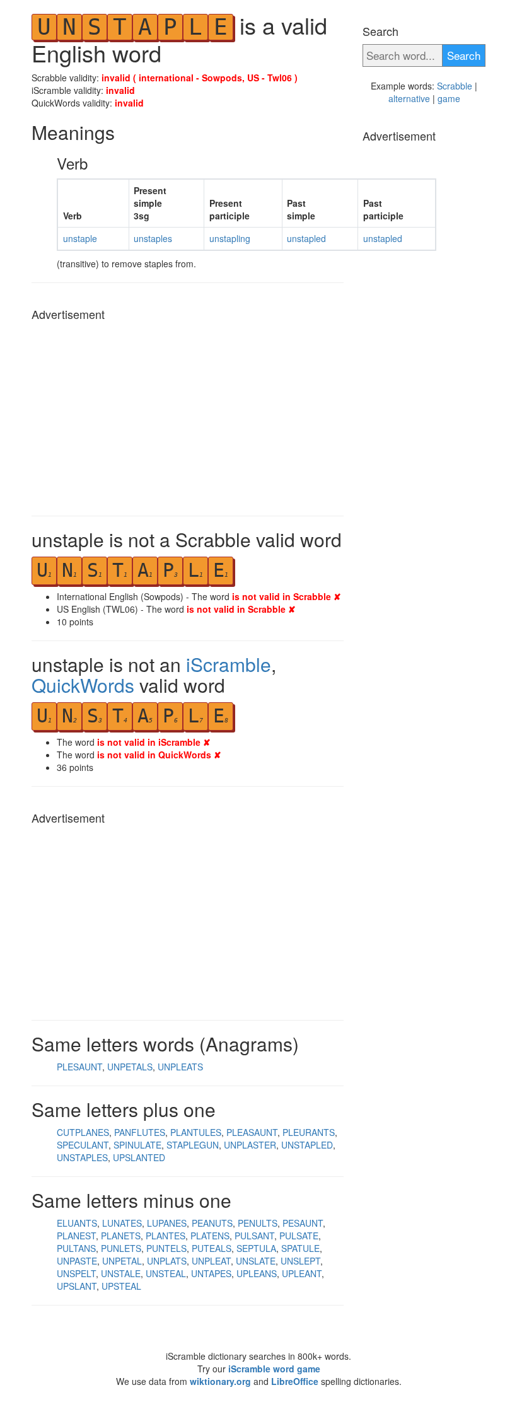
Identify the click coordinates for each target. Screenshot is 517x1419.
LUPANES (167, 1223)
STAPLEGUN (192, 1144)
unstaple (80, 238)
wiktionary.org (220, 1381)
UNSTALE (121, 1273)
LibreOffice (294, 1381)
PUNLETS (121, 1248)
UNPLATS (167, 1260)
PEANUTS (212, 1223)
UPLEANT (302, 1273)
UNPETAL (122, 1260)
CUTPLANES (83, 1132)
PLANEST (76, 1235)
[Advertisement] (188, 415)
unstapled (306, 238)
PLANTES (165, 1235)
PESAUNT (302, 1223)
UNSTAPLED (307, 1144)
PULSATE (298, 1235)
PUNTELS (166, 1248)
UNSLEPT (300, 1260)
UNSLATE (256, 1260)
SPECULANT (82, 1144)
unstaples (153, 238)
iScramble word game (274, 1368)
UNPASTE (77, 1260)
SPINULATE (137, 1144)
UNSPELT (76, 1273)
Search (463, 55)
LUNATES (122, 1223)
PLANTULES (195, 1132)
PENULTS (257, 1223)
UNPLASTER (250, 1144)
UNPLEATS (180, 1066)
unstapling (229, 238)
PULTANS (76, 1248)
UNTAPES (211, 1273)
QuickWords (83, 684)
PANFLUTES (139, 1132)
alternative (409, 98)
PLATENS (209, 1235)
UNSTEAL (166, 1273)
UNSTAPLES (82, 1157)
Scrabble (454, 85)
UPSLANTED (139, 1157)
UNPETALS (130, 1066)
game (449, 98)
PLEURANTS (308, 1132)
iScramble (228, 664)
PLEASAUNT (251, 1132)
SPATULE (300, 1248)
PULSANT (254, 1235)
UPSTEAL (121, 1286)
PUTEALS (211, 1248)
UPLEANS (256, 1273)
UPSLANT (76, 1286)
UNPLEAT (211, 1260)
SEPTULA (256, 1248)
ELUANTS (77, 1223)
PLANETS (121, 1235)
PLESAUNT (79, 1066)
